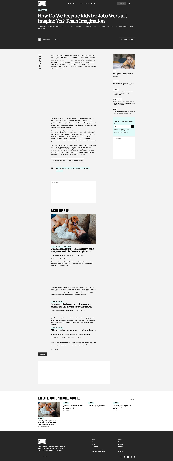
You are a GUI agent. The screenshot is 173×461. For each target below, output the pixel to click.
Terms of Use (116, 130)
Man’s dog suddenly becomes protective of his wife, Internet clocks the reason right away (72, 250)
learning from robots (74, 149)
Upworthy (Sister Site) (98, 451)
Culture (93, 3)
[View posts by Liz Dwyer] (39, 39)
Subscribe (121, 3)
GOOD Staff (60, 258)
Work (114, 71)
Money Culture (117, 99)
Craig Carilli (54, 313)
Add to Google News (128, 39)
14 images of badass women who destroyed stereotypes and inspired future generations (71, 305)
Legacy (60, 246)
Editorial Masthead (97, 449)
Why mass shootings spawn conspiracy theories (73, 330)
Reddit (89, 287)
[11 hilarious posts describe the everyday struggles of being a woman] (124, 407)
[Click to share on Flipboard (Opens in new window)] (40, 63)
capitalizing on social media (69, 152)
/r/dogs (68, 289)
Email (116, 123)
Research (115, 81)
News (69, 3)
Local (114, 109)
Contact (94, 444)
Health (87, 3)
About (93, 442)
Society (75, 3)
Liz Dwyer (47, 39)
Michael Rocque (70, 337)
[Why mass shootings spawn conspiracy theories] (99, 406)
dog (72, 265)
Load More (42, 354)
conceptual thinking (68, 168)
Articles (44, 10)
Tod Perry (53, 258)
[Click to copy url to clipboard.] (40, 68)
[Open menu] (133, 3)
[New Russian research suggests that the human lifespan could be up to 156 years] (124, 82)
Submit (133, 127)
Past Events (67, 246)
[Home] (39, 10)
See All (132, 399)
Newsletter (95, 446)
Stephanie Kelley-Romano (58, 337)
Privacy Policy (123, 130)
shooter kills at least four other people (73, 346)
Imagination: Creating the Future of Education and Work (67, 66)
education (59, 170)
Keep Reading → (55, 298)
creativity (79, 168)
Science (81, 3)
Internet (115, 89)
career (58, 168)
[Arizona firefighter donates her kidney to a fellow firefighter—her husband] (124, 110)
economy (86, 168)
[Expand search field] (129, 3)
